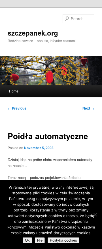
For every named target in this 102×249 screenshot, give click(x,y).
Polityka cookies (63, 240)
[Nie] (95, 214)
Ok (27, 240)
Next (88, 108)
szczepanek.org (33, 33)
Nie (39, 240)
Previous (17, 108)
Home (13, 91)
